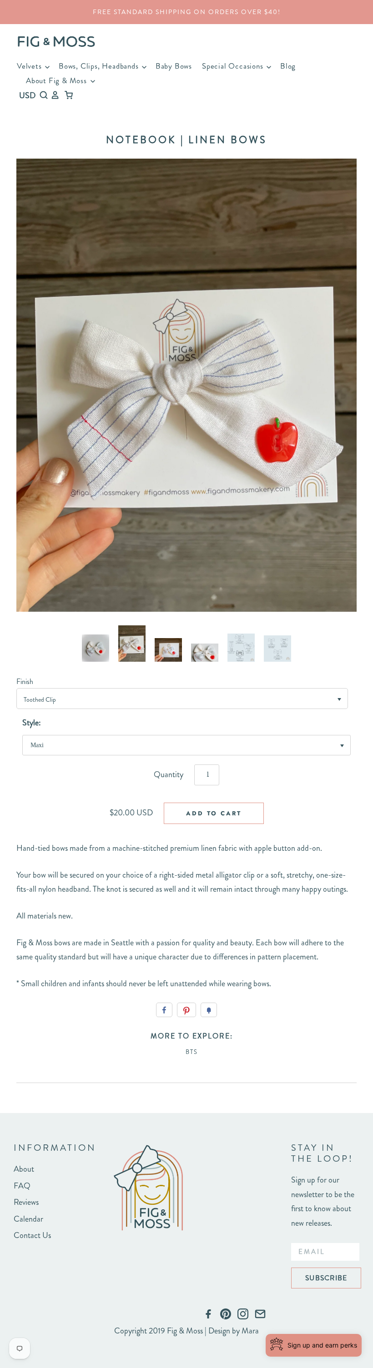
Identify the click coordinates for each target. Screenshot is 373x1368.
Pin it (186, 1010)
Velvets (30, 65)
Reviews (26, 1202)
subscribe (326, 1278)
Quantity (168, 774)
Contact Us (32, 1235)
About (24, 1169)
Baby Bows (174, 65)
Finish (24, 681)
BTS (192, 1052)
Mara (250, 1331)
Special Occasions (233, 65)
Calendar (28, 1219)
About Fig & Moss (57, 80)
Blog (288, 65)
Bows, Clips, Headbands (100, 65)
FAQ (22, 1186)
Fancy (209, 1010)
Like (164, 1010)
